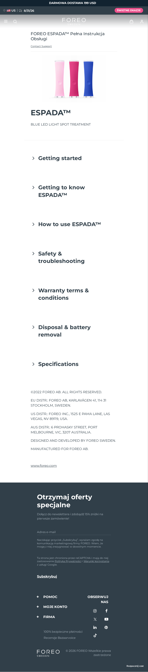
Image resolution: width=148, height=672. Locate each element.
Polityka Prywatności (68, 561)
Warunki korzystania (96, 561)
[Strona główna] (74, 21)
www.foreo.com (44, 466)
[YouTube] (106, 619)
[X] (95, 619)
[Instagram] (95, 611)
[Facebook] (106, 611)
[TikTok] (95, 636)
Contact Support (41, 46)
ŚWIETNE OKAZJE (129, 10)
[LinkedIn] (95, 628)
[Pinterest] (106, 628)
